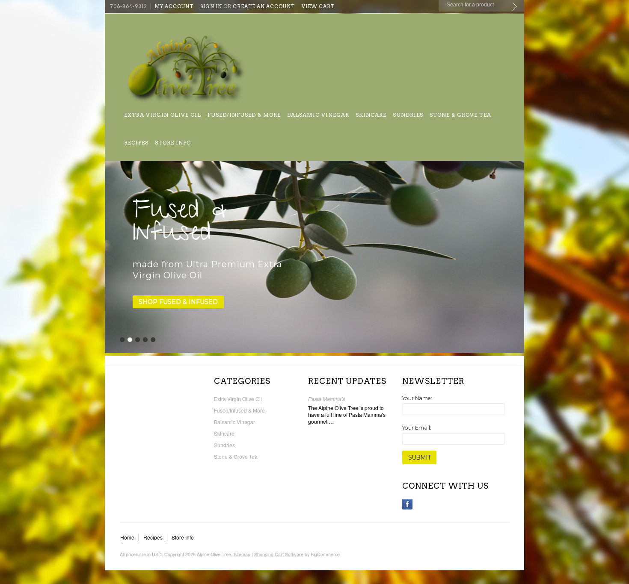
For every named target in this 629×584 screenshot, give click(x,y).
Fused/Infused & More (244, 115)
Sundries (408, 115)
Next (517, 256)
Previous (112, 256)
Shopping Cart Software (278, 554)
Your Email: (416, 428)
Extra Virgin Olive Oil (162, 115)
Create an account (264, 6)
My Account (173, 6)
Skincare (371, 115)
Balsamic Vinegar (318, 115)
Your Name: (417, 398)
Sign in (211, 6)
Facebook (407, 504)
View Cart (318, 6)
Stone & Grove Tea (460, 115)
